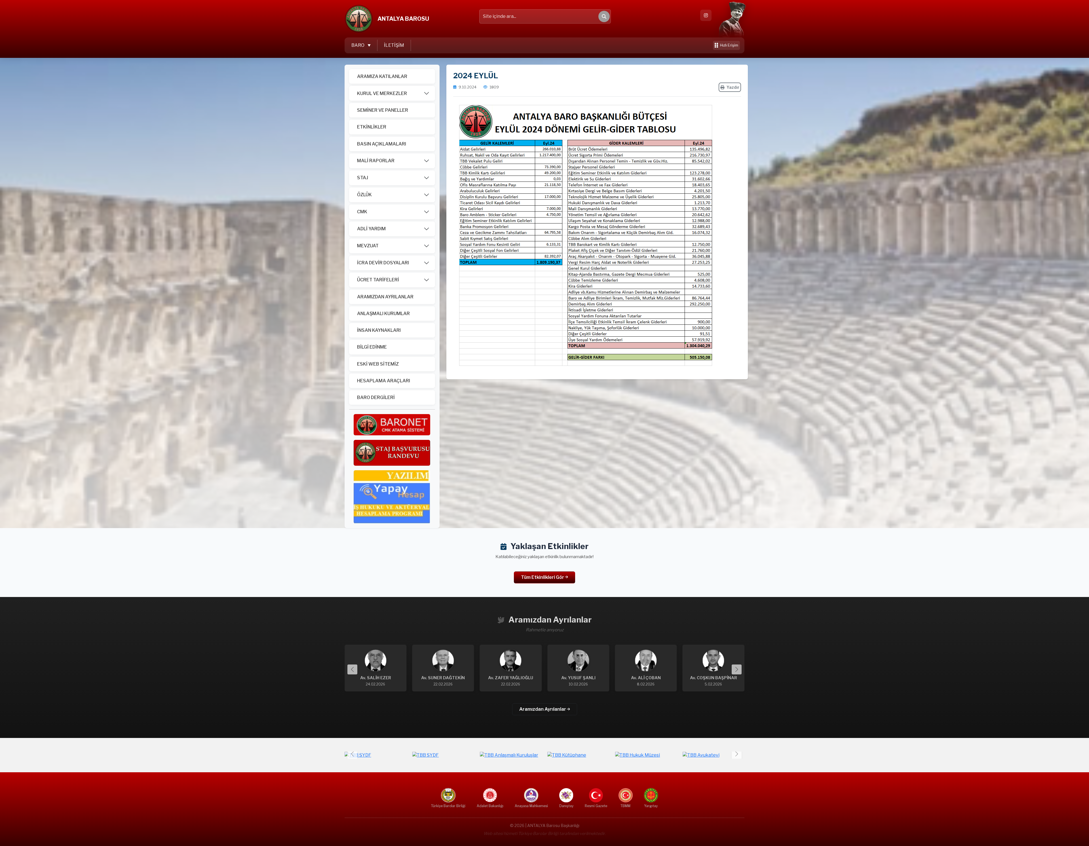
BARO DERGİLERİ (376, 397)
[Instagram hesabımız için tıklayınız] (706, 15)
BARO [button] (358, 45)
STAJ (362, 177)
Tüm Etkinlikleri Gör (543, 577)
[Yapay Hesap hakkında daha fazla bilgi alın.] (392, 496)
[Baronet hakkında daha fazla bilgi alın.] (392, 424)
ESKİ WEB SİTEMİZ (378, 364)
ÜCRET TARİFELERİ (378, 279)
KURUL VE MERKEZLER (382, 93)
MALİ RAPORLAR (375, 160)
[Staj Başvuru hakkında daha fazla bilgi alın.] (392, 452)
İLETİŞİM (394, 45)
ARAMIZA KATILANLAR (382, 76)
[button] (737, 669)
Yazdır (733, 87)
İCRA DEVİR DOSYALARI (383, 262)
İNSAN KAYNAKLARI (379, 330)
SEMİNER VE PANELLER (382, 110)
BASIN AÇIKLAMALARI (381, 144)
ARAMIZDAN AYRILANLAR (385, 296)
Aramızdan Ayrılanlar (543, 709)
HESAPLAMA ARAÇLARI (383, 380)
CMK (362, 211)
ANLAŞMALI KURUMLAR (383, 313)
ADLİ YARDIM (371, 228)
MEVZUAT (368, 245)
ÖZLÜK (364, 194)
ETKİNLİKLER (371, 127)
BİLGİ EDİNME (372, 347)
